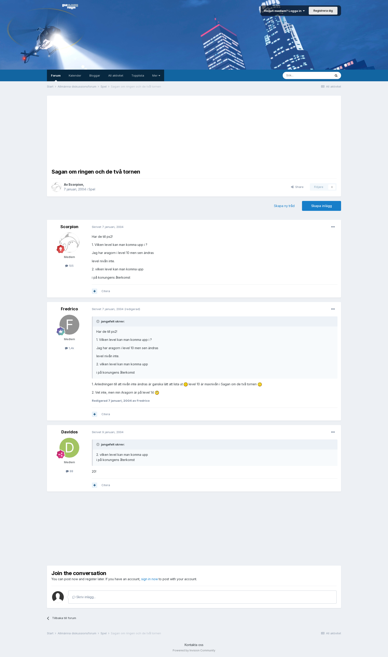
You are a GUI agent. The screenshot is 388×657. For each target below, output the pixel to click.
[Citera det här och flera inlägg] (94, 291)
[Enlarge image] (186, 384)
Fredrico (69, 308)
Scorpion (75, 184)
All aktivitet (115, 75)
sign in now (149, 579)
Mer (155, 75)
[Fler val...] (332, 227)
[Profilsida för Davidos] (69, 448)
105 (71, 265)
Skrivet (107, 227)
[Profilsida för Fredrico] (69, 325)
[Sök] (336, 75)
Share (298, 187)
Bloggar (94, 75)
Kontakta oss (194, 645)
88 (71, 471)
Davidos (69, 432)
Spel (91, 189)
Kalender (75, 75)
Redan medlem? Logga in (283, 11)
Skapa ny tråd (284, 206)
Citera (105, 291)
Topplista (137, 75)
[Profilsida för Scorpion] (56, 187)
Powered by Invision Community (194, 650)
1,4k (71, 348)
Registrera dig (323, 10)
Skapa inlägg (321, 206)
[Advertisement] (194, 131)
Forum (56, 75)
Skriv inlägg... (85, 597)
